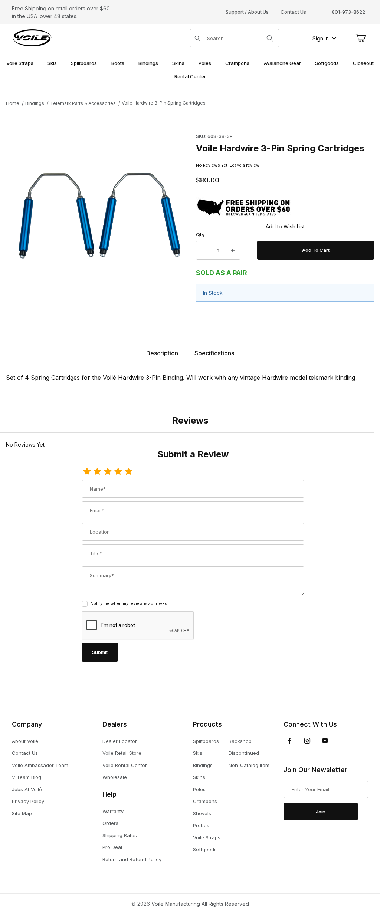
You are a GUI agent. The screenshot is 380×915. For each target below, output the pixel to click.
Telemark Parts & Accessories (83, 103)
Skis (197, 753)
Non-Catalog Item (249, 765)
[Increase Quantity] (232, 250)
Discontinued (244, 753)
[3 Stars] (107, 471)
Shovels (202, 813)
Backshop (240, 741)
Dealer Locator (119, 741)
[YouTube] (325, 741)
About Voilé (25, 741)
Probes (201, 825)
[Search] (270, 38)
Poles (199, 789)
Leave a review (244, 165)
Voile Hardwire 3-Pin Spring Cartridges (164, 103)
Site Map (22, 813)
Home (12, 103)
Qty (200, 234)
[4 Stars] (118, 471)
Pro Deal (112, 847)
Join (320, 811)
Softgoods (205, 849)
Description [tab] (162, 353)
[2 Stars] (97, 471)
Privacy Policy (28, 801)
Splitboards (206, 741)
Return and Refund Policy (131, 859)
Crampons (205, 801)
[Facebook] (289, 741)
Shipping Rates (119, 835)
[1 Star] (87, 471)
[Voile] (32, 37)
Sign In (320, 38)
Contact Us (293, 12)
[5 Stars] (128, 471)
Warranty (113, 811)
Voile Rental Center (124, 765)
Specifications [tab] (214, 353)
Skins (199, 777)
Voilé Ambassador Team (40, 765)
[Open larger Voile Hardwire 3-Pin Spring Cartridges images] (98, 216)
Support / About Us (247, 12)
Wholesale (114, 777)
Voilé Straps (206, 837)
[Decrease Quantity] (203, 250)
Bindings (34, 103)
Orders (110, 823)
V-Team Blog (26, 777)
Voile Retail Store (121, 753)
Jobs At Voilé (27, 789)
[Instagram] (307, 741)
